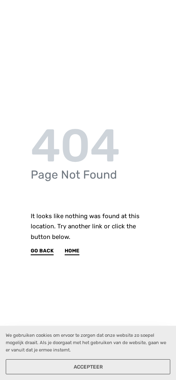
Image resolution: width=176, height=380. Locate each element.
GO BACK (42, 251)
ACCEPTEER (88, 367)
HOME (72, 251)
